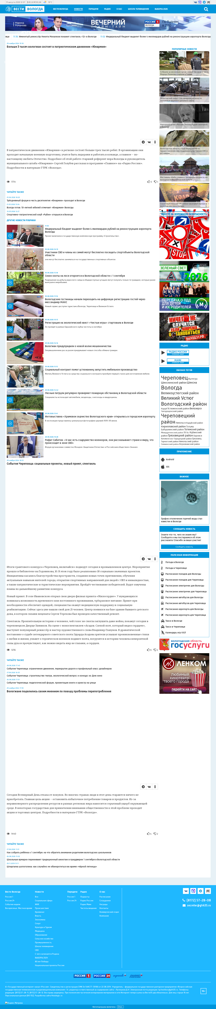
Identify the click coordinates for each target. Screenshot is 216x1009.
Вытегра (192, 378)
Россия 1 (9, 897)
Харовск (197, 435)
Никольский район (189, 441)
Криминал (39, 912)
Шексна (192, 382)
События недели (12, 904)
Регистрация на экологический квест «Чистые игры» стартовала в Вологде (89, 322)
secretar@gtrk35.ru (199, 905)
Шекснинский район (173, 382)
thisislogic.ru (56, 995)
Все (36, 897)
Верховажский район (189, 444)
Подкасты (84, 897)
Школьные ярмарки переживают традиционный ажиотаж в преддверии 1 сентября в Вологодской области (63, 859)
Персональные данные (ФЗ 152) (19, 995)
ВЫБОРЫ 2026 (161, 9)
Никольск (181, 423)
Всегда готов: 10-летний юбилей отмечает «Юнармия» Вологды (40, 207)
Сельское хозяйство (44, 938)
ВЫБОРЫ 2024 (41, 958)
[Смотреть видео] (25, 236)
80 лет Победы (41, 961)
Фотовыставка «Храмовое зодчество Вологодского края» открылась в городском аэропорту (100, 416)
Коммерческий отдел (109, 912)
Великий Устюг (177, 398)
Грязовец (196, 438)
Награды (103, 904)
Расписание (104, 897)
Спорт (38, 923)
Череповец (174, 377)
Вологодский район (184, 404)
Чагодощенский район (172, 411)
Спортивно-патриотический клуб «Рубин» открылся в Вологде (40, 214)
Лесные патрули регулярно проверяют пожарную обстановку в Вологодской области (95, 393)
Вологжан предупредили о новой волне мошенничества (78, 346)
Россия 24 (9, 900)
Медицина (40, 931)
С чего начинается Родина (47, 954)
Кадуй (164, 408)
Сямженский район (170, 444)
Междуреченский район (172, 432)
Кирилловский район (173, 426)
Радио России (86, 900)
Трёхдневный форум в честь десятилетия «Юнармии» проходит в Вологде (46, 200)
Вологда (171, 387)
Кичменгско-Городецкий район (176, 438)
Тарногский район (169, 441)
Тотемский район (194, 429)
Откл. (120, 1007)
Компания (104, 916)
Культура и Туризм (43, 927)
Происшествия (42, 908)
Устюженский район (178, 408)
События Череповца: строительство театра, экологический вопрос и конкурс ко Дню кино (54, 675)
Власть (38, 916)
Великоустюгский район (180, 393)
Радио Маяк (85, 904)
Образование (41, 935)
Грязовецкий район (180, 435)
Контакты (103, 908)
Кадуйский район (194, 423)
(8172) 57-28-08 (199, 900)
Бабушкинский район (172, 429)
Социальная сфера (43, 900)
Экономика (40, 919)
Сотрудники (105, 900)
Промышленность (43, 942)
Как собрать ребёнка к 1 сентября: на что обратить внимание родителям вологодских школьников (59, 852)
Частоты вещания (88, 908)
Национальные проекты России (49, 965)
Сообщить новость (184, 547)
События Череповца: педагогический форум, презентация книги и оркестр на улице (51, 682)
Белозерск (196, 408)
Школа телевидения (138, 9)
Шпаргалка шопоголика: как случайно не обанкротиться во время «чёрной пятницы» (52, 866)
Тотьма (190, 426)
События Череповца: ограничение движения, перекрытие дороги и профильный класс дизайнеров (59, 668)
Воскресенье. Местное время (18, 908)
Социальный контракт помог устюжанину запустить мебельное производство (91, 369)
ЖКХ (37, 904)
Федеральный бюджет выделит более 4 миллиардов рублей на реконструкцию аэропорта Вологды (117, 36)
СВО (37, 950)
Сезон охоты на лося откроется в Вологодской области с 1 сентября (85, 275)
